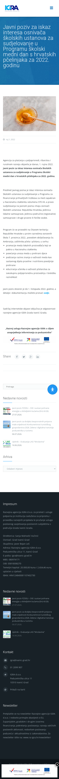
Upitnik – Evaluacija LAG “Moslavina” (28, 441)
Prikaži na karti (17, 689)
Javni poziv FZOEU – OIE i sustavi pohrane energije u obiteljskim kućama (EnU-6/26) (30, 409)
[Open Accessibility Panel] (52, 389)
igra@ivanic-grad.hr (20, 660)
